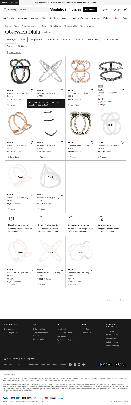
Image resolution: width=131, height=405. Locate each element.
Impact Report (112, 338)
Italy (47, 401)
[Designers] (29, 18)
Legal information (31, 364)
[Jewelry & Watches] (90, 18)
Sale (117, 18)
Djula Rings (55, 26)
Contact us (86, 332)
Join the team (112, 342)
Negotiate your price (18, 224)
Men (44, 18)
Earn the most (104, 224)
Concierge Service (12, 332)
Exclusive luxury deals (78, 224)
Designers (22, 18)
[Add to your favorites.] (31, 90)
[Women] (40, 18)
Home (8, 26)
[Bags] (68, 18)
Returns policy (38, 339)
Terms (42, 364)
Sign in (104, 9)
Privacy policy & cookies (57, 364)
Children (54, 18)
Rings (44, 26)
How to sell (61, 329)
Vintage (95, 18)
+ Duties (17, 99)
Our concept (9, 329)
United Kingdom (14, 401)
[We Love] (113, 18)
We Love (107, 18)
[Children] (60, 18)
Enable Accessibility (9, 2)
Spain (42, 401)
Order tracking (38, 329)
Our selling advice (64, 332)
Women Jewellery (30, 26)
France (5, 401)
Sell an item (90, 9)
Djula (16, 26)
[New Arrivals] (16, 18)
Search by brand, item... (18, 9)
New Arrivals (8, 18)
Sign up (116, 9)
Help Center (87, 329)
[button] (126, 9)
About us (110, 331)
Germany (35, 401)
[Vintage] (101, 18)
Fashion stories (112, 345)
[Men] (48, 18)
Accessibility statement (13, 364)
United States (26, 401)
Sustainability (112, 334)
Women (34, 18)
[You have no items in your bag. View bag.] (126, 9)
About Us (127, 18)
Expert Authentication (48, 224)
